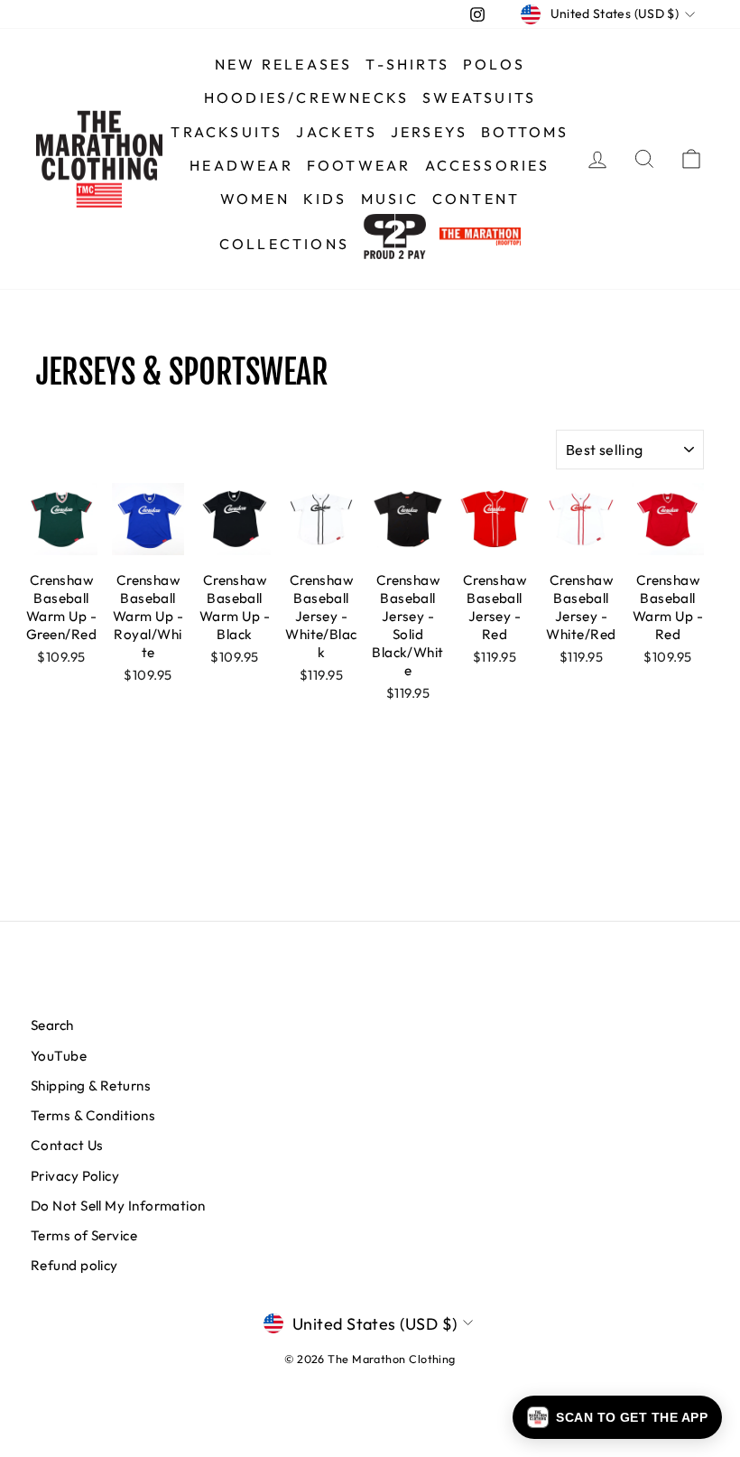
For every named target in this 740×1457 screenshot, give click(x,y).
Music (390, 199)
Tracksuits (226, 132)
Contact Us (67, 1145)
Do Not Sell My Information (118, 1205)
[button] (617, 1417)
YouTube (59, 1055)
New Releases (283, 64)
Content (476, 199)
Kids (325, 199)
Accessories (487, 165)
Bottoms (525, 132)
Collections (284, 244)
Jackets (336, 132)
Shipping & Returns (91, 1085)
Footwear (359, 165)
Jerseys (429, 132)
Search (52, 1025)
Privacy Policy (75, 1175)
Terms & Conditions (93, 1115)
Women (255, 199)
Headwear (241, 165)
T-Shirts (407, 64)
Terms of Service (84, 1235)
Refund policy (74, 1265)
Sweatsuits (479, 97)
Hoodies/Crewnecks (306, 97)
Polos (494, 64)
